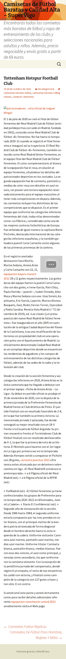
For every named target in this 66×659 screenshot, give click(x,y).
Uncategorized (46, 89)
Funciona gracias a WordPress (33, 651)
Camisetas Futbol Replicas (25, 626)
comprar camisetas (23, 96)
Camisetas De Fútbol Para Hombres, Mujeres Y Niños (36, 635)
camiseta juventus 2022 (35, 460)
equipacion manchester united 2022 (33, 601)
